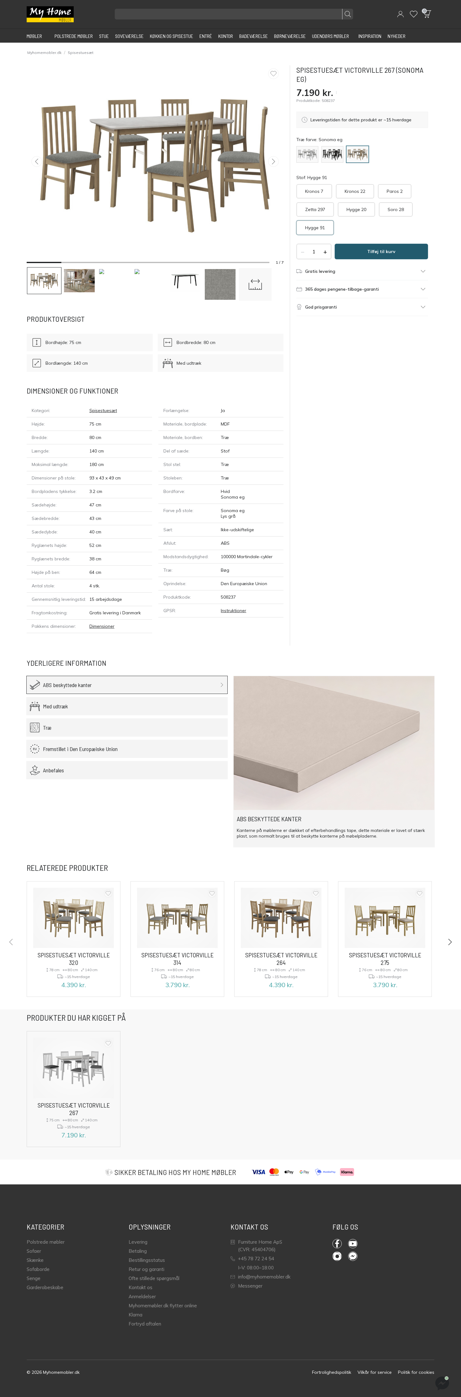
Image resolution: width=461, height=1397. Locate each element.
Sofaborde (38, 1269)
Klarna (135, 1315)
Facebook (340, 1243)
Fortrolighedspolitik (331, 1372)
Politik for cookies (416, 1372)
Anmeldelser (142, 1296)
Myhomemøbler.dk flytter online (163, 1306)
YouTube (356, 1243)
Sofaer (34, 1251)
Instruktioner (233, 610)
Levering (138, 1242)
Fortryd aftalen (145, 1324)
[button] (400, 14)
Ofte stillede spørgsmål (154, 1278)
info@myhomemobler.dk (264, 1277)
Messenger (250, 1286)
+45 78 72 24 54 (256, 1259)
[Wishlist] (414, 14)
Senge (33, 1278)
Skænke (35, 1260)
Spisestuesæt (80, 52)
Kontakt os (140, 1287)
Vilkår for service (375, 1372)
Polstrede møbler (46, 1242)
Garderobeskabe (45, 1287)
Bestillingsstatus (147, 1260)
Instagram (340, 1256)
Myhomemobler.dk (44, 52)
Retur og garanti (146, 1269)
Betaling (138, 1251)
